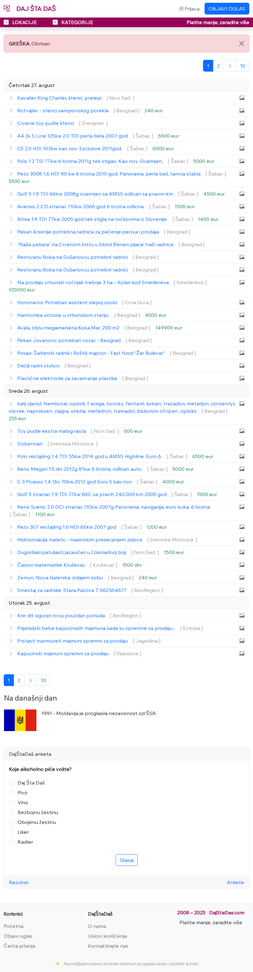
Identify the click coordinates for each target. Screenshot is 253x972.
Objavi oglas (18, 936)
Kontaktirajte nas (108, 946)
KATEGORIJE (76, 22)
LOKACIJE (24, 22)
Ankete (235, 882)
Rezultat (19, 882)
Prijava (191, 9)
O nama (97, 926)
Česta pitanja (19, 946)
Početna (13, 926)
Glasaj (127, 860)
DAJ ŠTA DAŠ (35, 8)
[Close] (241, 43)
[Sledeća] (229, 66)
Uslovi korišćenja (107, 936)
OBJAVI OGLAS (227, 9)
